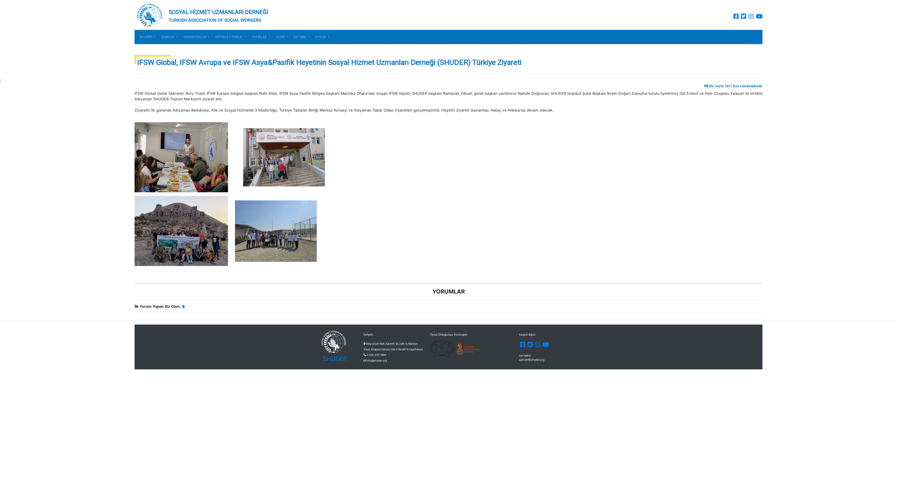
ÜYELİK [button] (321, 37)
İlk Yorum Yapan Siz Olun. (158, 306)
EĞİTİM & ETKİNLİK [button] (229, 37)
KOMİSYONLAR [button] (195, 37)
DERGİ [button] (281, 37)
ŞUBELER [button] (168, 37)
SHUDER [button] (146, 37)
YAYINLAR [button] (259, 37)
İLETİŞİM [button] (300, 37)
